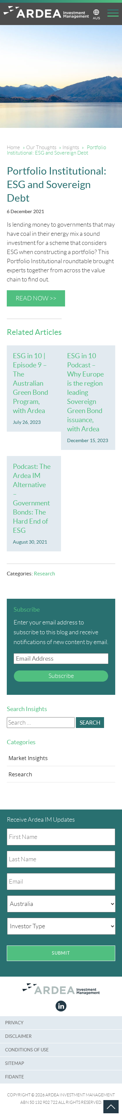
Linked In (61, 1006)
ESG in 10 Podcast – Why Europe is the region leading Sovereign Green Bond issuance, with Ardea (85, 392)
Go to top (103, 1100)
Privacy (14, 1022)
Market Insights (28, 758)
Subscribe (61, 676)
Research (44, 573)
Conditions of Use (27, 1049)
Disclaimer (18, 1036)
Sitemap (14, 1063)
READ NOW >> (36, 298)
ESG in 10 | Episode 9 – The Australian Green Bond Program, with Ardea (30, 383)
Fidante (14, 1076)
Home (13, 147)
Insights (70, 147)
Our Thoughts (41, 147)
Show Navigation (111, 14)
